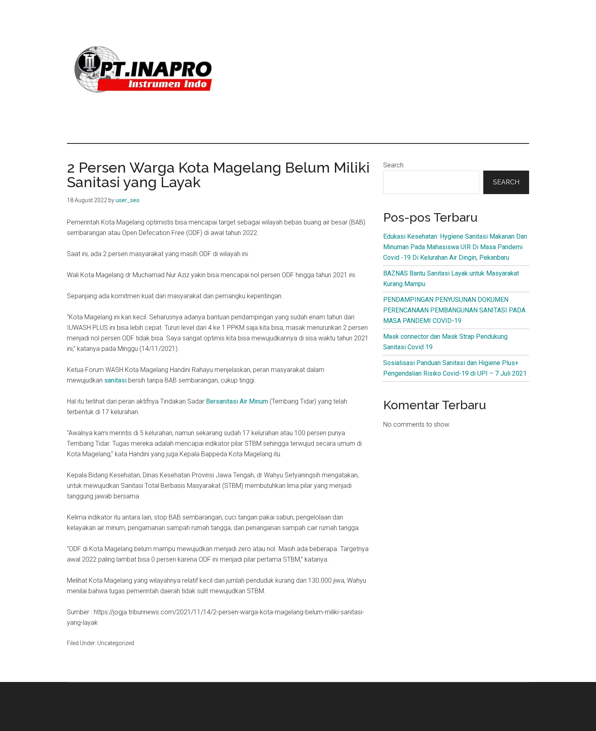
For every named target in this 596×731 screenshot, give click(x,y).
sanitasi (116, 380)
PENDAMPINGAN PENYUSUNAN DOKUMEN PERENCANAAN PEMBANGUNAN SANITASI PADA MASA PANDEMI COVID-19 (454, 310)
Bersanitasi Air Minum (237, 401)
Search (393, 165)
